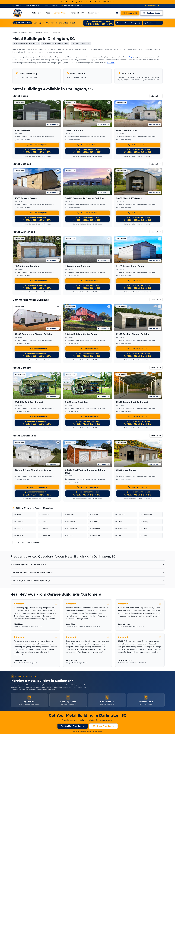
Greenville (96, 528)
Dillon (120, 521)
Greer (145, 528)
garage (17, 57)
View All (154, 96)
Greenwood (122, 528)
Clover (44, 521)
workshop (129, 57)
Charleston (147, 514)
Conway (95, 521)
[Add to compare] (58, 102)
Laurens (70, 535)
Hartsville (20, 535)
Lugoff (145, 535)
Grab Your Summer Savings (127, 23)
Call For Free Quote (154, 6)
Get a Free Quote (105, 726)
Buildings (36, 13)
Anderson (46, 514)
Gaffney (45, 528)
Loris (119, 535)
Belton (95, 514)
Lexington (96, 535)
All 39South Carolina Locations (29, 542)
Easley (145, 521)
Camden (121, 514)
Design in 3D (131, 13)
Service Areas (26, 32)
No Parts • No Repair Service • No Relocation (36, 156)
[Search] (110, 13)
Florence (20, 528)
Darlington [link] (56, 32)
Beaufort (70, 514)
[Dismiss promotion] (172, 2)
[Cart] (117, 13)
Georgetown (72, 528)
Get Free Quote (153, 13)
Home (15, 32)
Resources (92, 13)
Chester (20, 521)
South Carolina (42, 32)
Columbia (71, 521)
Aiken (19, 514)
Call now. (111, 63)
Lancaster (46, 535)
